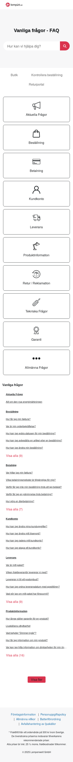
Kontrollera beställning (46, 75)
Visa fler (36, 679)
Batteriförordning (50, 719)
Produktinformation (16, 611)
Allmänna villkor (25, 719)
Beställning (12, 411)
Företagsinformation (23, 714)
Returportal (36, 84)
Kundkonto (12, 518)
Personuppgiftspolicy (53, 714)
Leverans (11, 557)
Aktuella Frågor (14, 394)
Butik (14, 75)
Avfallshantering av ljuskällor (38, 724)
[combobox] (31, 45)
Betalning (11, 465)
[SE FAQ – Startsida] (14, 5)
